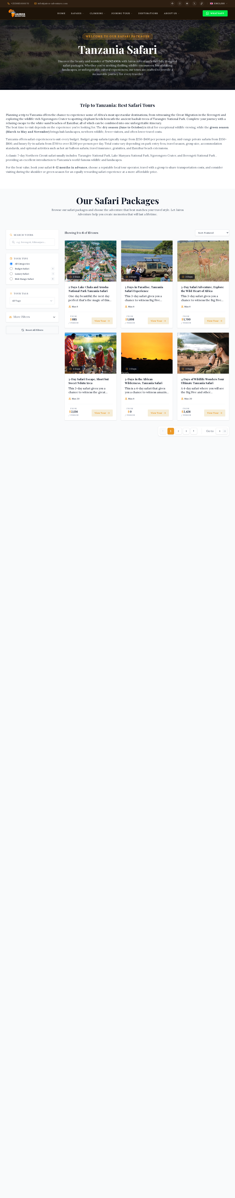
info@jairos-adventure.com (53, 3)
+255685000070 (20, 3)
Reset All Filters (34, 330)
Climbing (96, 13)
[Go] (224, 431)
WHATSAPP (217, 13)
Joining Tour (120, 13)
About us (170, 13)
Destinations (148, 13)
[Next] (194, 431)
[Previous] (163, 431)
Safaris (76, 13)
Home (61, 13)
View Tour (100, 320)
